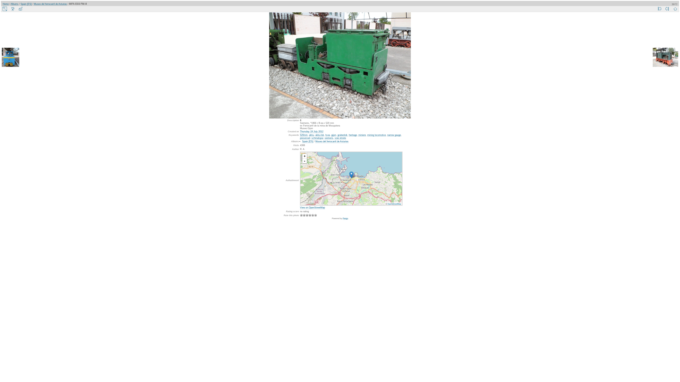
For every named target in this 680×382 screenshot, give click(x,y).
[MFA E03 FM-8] (351, 175)
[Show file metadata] (20, 9)
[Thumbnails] (675, 9)
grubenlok (342, 135)
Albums (14, 4)
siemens (329, 138)
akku (311, 135)
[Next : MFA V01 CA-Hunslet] (665, 57)
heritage (353, 135)
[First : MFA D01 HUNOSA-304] (659, 9)
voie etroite (340, 138)
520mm (304, 135)
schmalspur (317, 138)
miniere (362, 135)
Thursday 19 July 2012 (311, 131)
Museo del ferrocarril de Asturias (50, 4)
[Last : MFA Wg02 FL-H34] (667, 9)
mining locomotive (376, 135)
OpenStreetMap (394, 203)
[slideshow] (13, 9)
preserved (305, 138)
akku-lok (319, 135)
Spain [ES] (26, 4)
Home (6, 4)
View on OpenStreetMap (312, 207)
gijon (333, 135)
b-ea (327, 135)
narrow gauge (394, 135)
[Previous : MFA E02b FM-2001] (14, 57)
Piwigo (345, 218)
